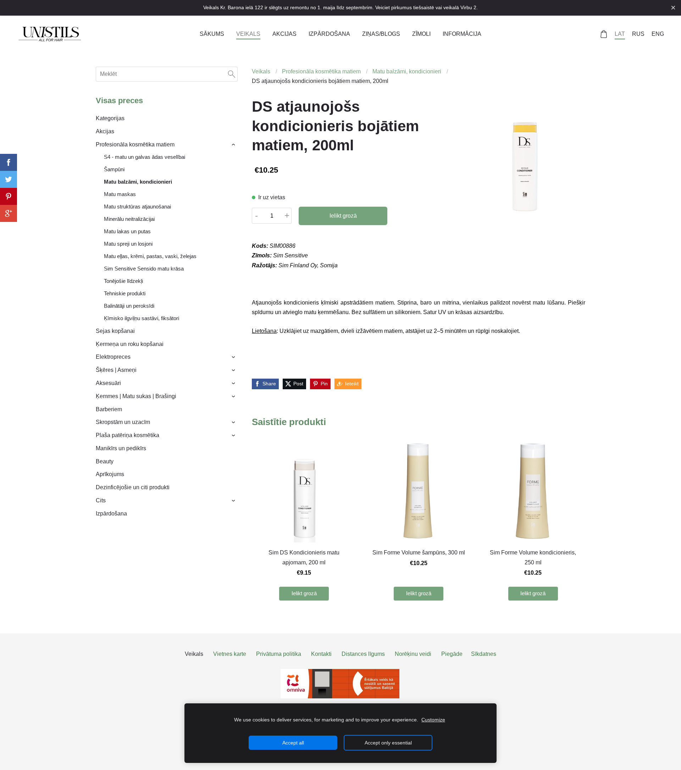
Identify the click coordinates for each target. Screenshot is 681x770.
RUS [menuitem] (638, 34)
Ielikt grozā (343, 216)
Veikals (261, 71)
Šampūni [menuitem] (114, 169)
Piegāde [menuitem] (452, 654)
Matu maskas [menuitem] (120, 194)
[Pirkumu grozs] (604, 34)
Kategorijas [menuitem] (110, 118)
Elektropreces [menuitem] (113, 357)
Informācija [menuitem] (462, 34)
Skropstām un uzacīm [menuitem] (123, 422)
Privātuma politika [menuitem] (278, 654)
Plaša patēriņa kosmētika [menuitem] (127, 435)
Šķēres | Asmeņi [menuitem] (116, 370)
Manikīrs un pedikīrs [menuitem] (121, 448)
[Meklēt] (231, 74)
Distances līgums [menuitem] (363, 654)
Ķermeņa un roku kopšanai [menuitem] (130, 344)
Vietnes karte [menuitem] (229, 654)
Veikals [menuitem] (248, 34)
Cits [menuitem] (101, 500)
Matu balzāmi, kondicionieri (406, 71)
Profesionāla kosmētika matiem (321, 71)
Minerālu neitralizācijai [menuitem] (129, 219)
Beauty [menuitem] (105, 461)
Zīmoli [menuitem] (421, 34)
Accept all (293, 743)
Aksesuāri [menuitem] (108, 383)
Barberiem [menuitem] (109, 409)
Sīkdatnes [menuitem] (483, 654)
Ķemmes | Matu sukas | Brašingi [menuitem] (136, 396)
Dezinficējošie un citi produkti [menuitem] (133, 487)
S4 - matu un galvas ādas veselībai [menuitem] (144, 157)
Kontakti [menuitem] (321, 654)
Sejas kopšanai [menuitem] (115, 331)
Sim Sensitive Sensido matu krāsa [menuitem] (144, 269)
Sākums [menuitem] (212, 34)
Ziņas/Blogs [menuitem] (381, 34)
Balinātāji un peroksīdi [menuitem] (129, 306)
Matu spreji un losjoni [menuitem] (128, 244)
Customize (433, 719)
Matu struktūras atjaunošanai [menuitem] (137, 206)
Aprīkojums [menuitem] (110, 474)
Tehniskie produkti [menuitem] (124, 293)
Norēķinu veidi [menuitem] (413, 654)
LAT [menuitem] (620, 34)
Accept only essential (388, 743)
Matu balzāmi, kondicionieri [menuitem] (138, 182)
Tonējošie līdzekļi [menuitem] (123, 281)
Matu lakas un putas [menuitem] (127, 231)
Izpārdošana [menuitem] (329, 34)
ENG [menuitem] (658, 34)
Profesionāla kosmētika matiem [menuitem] (135, 144)
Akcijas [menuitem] (284, 34)
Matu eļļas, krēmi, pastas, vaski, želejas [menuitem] (150, 256)
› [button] (234, 145)
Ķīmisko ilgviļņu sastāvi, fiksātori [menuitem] (141, 318)
